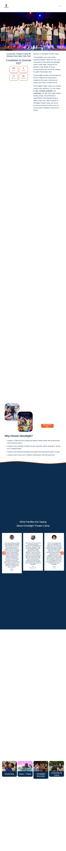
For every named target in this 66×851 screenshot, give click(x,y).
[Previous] (4, 553)
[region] (33, 553)
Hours (23, 70)
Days (13, 70)
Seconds (23, 78)
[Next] (62, 553)
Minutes (13, 78)
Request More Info (47, 426)
